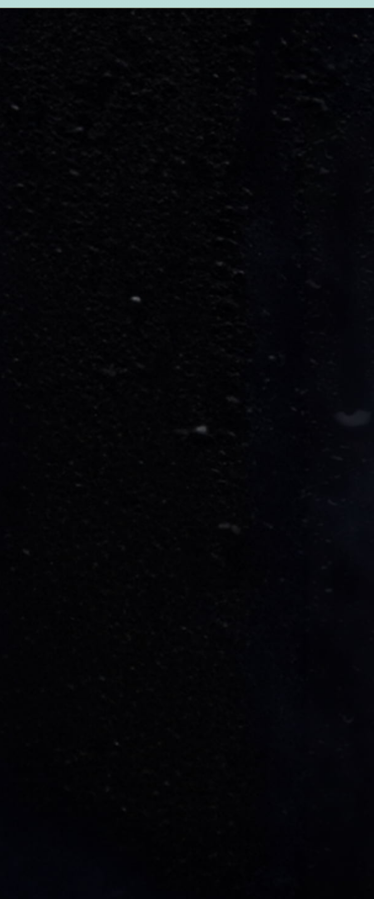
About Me (167, 4)
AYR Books (146, 4)
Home (136, 4)
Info (175, 4)
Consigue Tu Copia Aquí (49, 109)
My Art (158, 4)
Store (183, 4)
